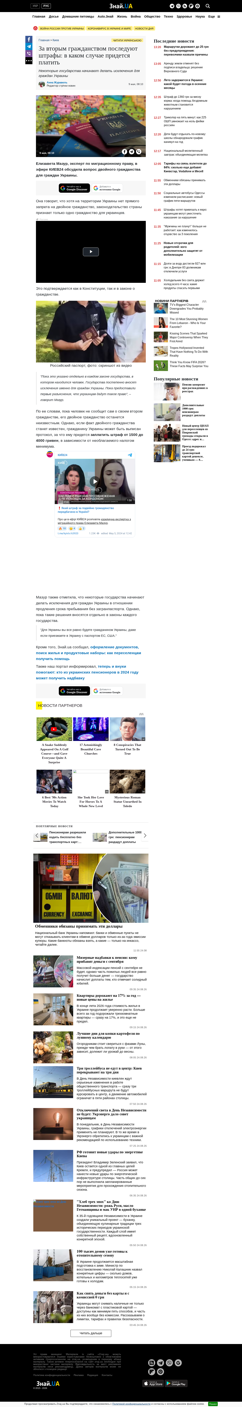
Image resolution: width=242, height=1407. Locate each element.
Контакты (107, 1375)
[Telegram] (172, 6)
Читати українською (127, 40)
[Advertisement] (91, 567)
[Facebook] (28, 39)
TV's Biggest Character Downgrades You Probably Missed (187, 308)
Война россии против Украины (62, 28)
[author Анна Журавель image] (43, 84)
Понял (213, 1404)
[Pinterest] (197, 6)
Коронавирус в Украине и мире (109, 28)
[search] (207, 6)
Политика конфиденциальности (51, 1375)
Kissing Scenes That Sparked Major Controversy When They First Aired (189, 337)
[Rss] (184, 6)
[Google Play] (176, 1383)
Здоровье (184, 16)
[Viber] (178, 6)
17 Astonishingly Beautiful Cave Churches (91, 749)
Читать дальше (91, 1333)
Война (136, 16)
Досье (54, 16)
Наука (200, 16)
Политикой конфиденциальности (131, 1403)
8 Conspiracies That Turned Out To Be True (127, 749)
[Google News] (178, 1362)
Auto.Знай (105, 16)
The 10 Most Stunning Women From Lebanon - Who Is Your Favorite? (189, 323)
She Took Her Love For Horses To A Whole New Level (91, 802)
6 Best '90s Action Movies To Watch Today (54, 802)
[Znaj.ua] (121, 6)
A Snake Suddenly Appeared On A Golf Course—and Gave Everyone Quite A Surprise (54, 753)
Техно (168, 16)
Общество (152, 16)
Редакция (92, 1375)
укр (35, 5)
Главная (38, 16)
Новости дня (144, 28)
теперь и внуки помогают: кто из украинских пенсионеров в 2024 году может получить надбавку (87, 672)
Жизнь (122, 16)
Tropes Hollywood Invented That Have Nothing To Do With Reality (189, 351)
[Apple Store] (153, 1383)
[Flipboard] (191, 6)
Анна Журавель (57, 82)
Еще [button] (212, 16)
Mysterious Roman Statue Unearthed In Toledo (128, 802)
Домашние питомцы (78, 16)
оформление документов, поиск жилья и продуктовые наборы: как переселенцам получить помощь (88, 653)
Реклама (79, 1375)
